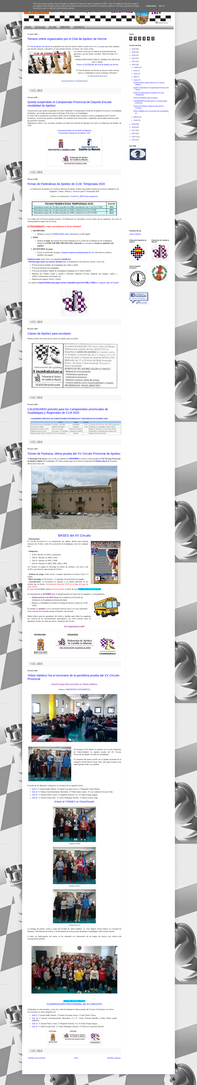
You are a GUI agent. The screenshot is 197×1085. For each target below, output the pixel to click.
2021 (134, 61)
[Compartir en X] (36, 90)
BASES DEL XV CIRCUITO (74, 1001)
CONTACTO (79, 27)
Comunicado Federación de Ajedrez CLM (74, 133)
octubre (137, 67)
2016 (134, 133)
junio (136, 71)
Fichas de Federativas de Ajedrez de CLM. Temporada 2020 (66, 184)
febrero (136, 117)
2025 (134, 49)
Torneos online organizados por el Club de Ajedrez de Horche (67, 39)
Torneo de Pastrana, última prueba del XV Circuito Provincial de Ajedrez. (74, 453)
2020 (134, 65)
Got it (162, 6)
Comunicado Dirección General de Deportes (74, 130)
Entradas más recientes (36, 1058)
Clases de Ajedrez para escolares (49, 333)
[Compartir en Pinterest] (41, 90)
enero (136, 120)
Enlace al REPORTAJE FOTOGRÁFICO (74, 689)
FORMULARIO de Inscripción (89, 589)
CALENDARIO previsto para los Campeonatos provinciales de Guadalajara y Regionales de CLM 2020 (67, 411)
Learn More (151, 6)
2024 (134, 52)
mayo (136, 74)
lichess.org (96, 46)
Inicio (76, 1058)
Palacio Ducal (101, 461)
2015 (134, 137)
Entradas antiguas (114, 1058)
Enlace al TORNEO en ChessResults (74, 801)
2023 (134, 55)
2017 (134, 130)
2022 (134, 58)
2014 (134, 140)
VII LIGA (52, 27)
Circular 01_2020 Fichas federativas (84, 196)
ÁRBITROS (65, 27)
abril (135, 77)
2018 (134, 127)
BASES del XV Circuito (74, 535)
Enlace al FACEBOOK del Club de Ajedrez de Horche (97, 65)
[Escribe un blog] (33, 90)
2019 (134, 124)
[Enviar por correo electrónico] (31, 90)
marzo (136, 80)
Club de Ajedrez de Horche (40, 46)
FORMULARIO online (61, 234)
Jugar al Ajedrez (135, 234)
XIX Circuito (40, 27)
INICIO (28, 27)
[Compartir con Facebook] (39, 90)
